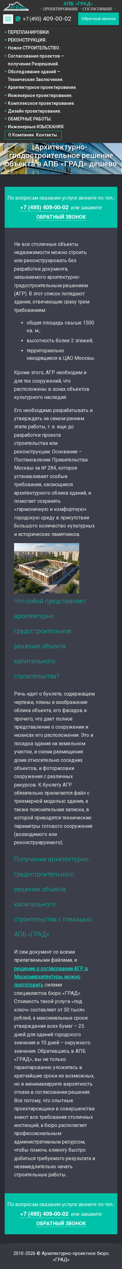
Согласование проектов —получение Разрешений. (36, 60)
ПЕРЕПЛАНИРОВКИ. (29, 32)
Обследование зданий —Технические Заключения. (36, 75)
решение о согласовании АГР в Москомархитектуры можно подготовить (51, 977)
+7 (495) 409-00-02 (44, 207)
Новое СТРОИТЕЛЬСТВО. (34, 47)
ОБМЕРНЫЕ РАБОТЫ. (30, 118)
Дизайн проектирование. (34, 111)
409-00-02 (47, 18)
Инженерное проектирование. (40, 95)
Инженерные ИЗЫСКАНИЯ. (36, 126)
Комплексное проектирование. (41, 103)
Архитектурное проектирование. (42, 87)
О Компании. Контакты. (33, 134)
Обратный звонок (98, 18)
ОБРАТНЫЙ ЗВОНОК (61, 217)
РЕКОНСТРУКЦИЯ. (27, 40)
